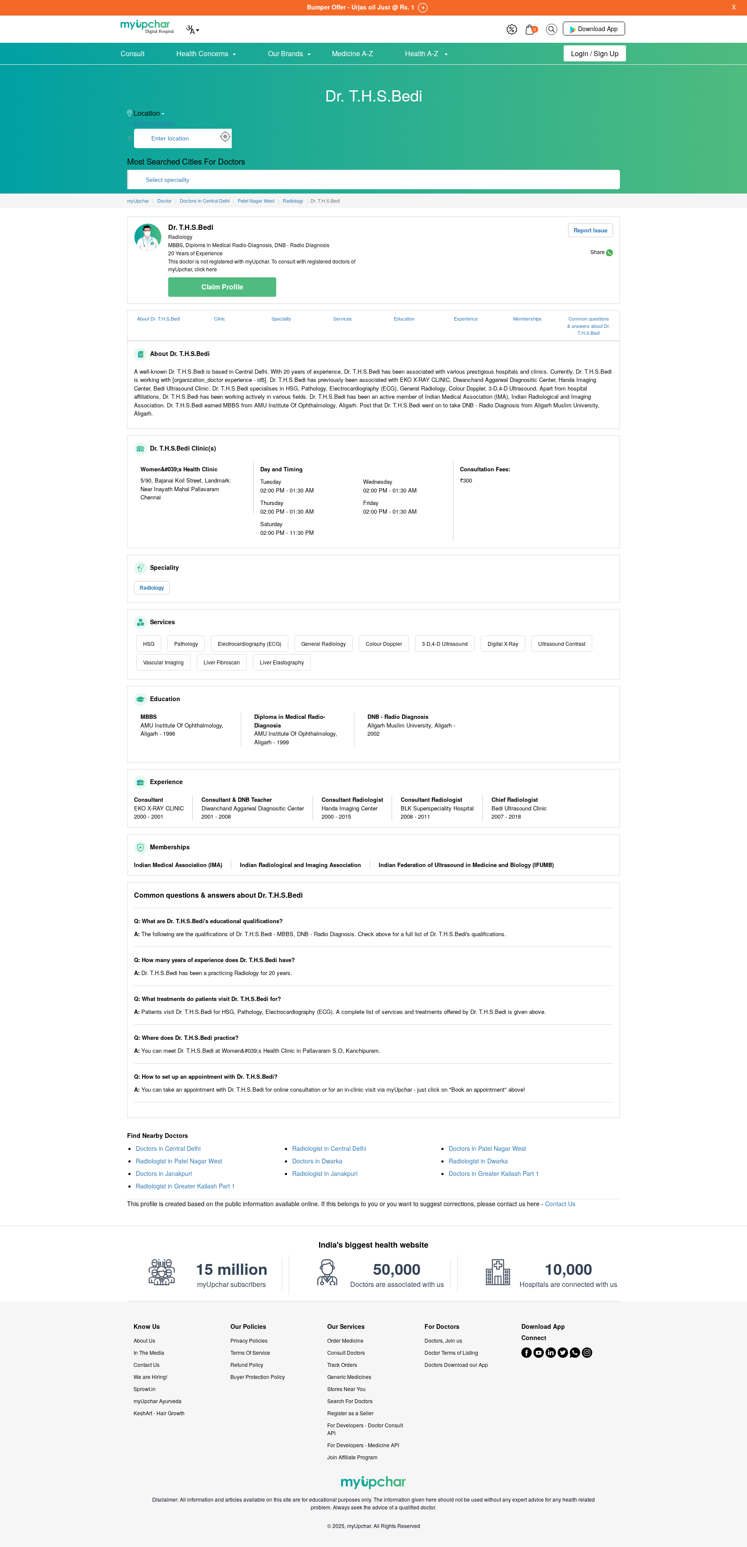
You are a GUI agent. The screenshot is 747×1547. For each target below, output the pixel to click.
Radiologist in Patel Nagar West (179, 1160)
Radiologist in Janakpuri (325, 1173)
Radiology (152, 587)
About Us (144, 1340)
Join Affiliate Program (352, 1457)
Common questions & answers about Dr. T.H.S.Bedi (588, 325)
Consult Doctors (346, 1352)
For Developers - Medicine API (363, 1445)
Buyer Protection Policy (257, 1376)
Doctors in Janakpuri (164, 1173)
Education (404, 318)
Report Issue (590, 230)
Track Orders (342, 1364)
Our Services (346, 1326)
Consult (132, 53)
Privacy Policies (249, 1340)
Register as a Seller (350, 1413)
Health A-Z (422, 53)
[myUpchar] (609, 251)
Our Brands (285, 53)
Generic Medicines (349, 1376)
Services (342, 318)
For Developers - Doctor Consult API (365, 1428)
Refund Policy (246, 1364)
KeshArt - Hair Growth (159, 1413)
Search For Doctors (350, 1400)
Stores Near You (346, 1388)
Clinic (219, 318)
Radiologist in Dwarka (478, 1160)
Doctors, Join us (443, 1340)
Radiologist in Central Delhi (329, 1148)
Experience (466, 318)
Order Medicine (345, 1340)
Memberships (527, 318)
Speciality (281, 318)
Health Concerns (202, 53)
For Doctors (442, 1326)
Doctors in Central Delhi (168, 1148)
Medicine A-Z (352, 53)
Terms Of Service (250, 1352)
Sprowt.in (145, 1388)
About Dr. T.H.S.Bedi (158, 318)
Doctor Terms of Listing (451, 1352)
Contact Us (560, 1203)
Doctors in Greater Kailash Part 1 (494, 1173)
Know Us (147, 1326)
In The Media (149, 1352)
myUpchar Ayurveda (158, 1400)
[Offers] (512, 28)
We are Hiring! (150, 1376)
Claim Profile (222, 287)
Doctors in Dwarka (317, 1160)
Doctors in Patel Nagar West (487, 1148)
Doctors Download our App (456, 1364)
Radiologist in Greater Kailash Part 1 (185, 1186)
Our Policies (248, 1326)
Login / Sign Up (595, 53)
